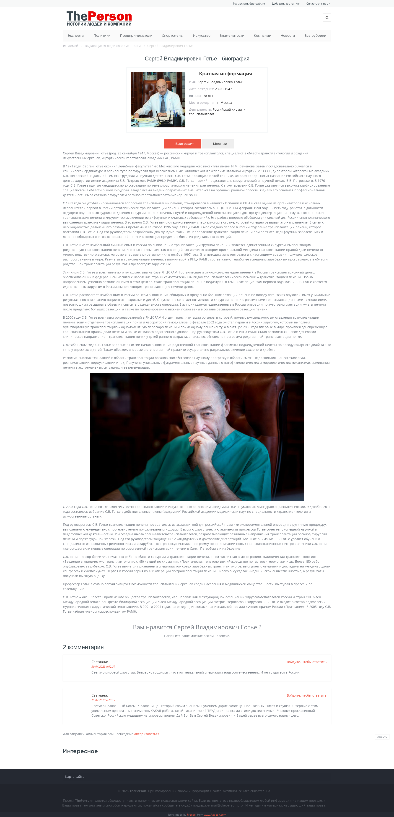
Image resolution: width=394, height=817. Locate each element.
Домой (73, 46)
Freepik (191, 815)
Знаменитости (232, 36)
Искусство (201, 36)
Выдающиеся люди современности (113, 46)
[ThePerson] (99, 18)
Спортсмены (172, 36)
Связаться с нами (318, 3)
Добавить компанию (286, 3)
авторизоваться (146, 734)
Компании (262, 36)
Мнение (220, 144)
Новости (288, 36)
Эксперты (76, 36)
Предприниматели (136, 36)
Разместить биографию (249, 3)
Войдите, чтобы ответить (307, 662)
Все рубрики (315, 36)
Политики (102, 36)
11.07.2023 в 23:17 (103, 700)
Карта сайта (74, 776)
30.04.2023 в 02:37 (103, 667)
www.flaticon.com (215, 815)
